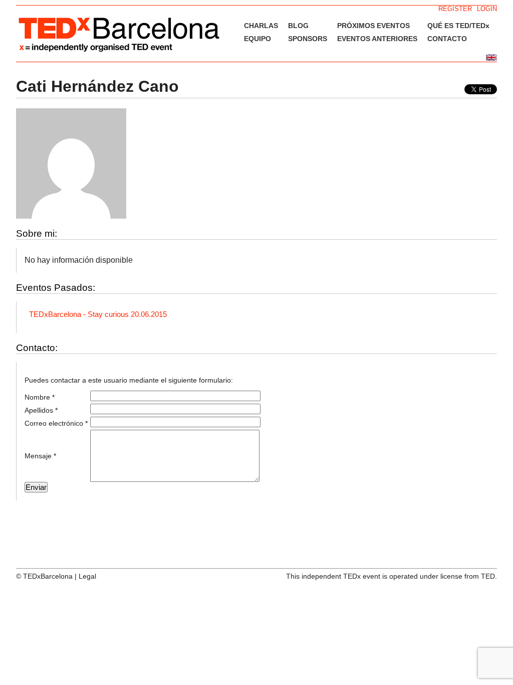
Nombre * (40, 397)
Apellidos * (41, 410)
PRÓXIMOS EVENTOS (373, 26)
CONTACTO (447, 39)
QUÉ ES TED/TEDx (458, 26)
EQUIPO (257, 39)
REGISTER (455, 9)
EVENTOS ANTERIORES (377, 39)
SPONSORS (307, 39)
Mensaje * (40, 456)
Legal (87, 576)
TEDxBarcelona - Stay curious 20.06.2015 (98, 314)
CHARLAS (261, 26)
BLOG (298, 26)
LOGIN (487, 9)
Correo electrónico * (56, 423)
